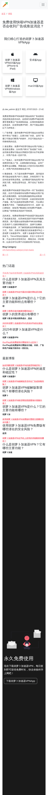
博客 (10, 13)
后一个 (43, 254)
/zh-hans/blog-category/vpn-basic (18, 249)
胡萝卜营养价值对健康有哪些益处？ (18, 311)
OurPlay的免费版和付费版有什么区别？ (20, 342)
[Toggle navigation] (43, 4)
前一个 (5, 254)
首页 (3, 13)
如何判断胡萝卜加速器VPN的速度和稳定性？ (22, 365)
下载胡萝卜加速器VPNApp (20, 681)
